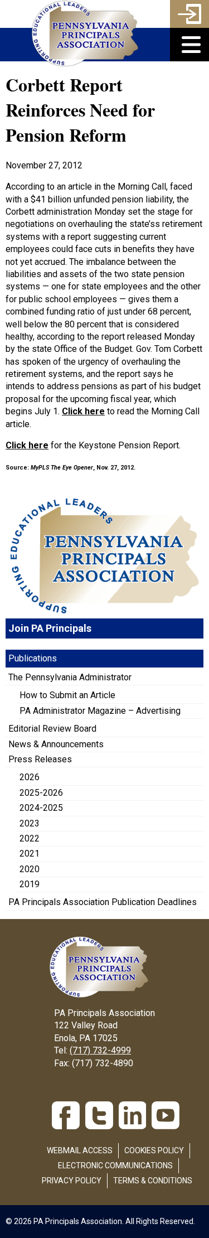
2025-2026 (41, 792)
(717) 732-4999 (100, 1050)
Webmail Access (80, 1150)
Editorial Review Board (52, 728)
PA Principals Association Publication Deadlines (102, 902)
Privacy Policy (71, 1180)
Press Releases (40, 759)
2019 (30, 884)
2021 (30, 853)
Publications (32, 658)
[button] (189, 44)
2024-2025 (41, 807)
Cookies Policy (154, 1150)
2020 (30, 869)
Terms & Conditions (152, 1180)
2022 (30, 838)
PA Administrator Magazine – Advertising (100, 710)
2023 (30, 823)
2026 (30, 777)
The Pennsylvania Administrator (70, 677)
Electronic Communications (115, 1165)
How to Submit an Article (67, 695)
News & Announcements (56, 744)
